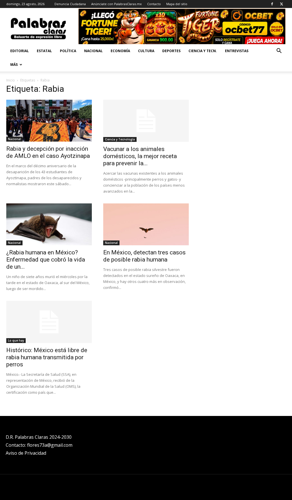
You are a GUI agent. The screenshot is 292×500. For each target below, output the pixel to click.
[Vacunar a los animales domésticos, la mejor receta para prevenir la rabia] (146, 121)
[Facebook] (272, 4)
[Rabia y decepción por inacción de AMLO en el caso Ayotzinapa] (49, 121)
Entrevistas (236, 50)
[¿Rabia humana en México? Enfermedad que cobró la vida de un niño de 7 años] (49, 224)
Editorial (19, 50)
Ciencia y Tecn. (202, 50)
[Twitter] (281, 4)
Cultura (146, 50)
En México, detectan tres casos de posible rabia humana (144, 256)
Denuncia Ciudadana (70, 4)
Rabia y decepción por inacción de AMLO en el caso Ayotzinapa (48, 152)
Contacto (154, 4)
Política (68, 50)
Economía (120, 50)
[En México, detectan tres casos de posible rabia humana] (146, 224)
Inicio (10, 80)
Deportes (171, 50)
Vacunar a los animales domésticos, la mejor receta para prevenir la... (140, 156)
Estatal (44, 50)
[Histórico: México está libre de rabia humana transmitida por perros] (49, 322)
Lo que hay (16, 340)
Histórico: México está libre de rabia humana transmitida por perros (46, 357)
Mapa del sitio (176, 4)
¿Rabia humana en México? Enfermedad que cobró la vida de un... (45, 259)
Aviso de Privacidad (26, 453)
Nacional (93, 50)
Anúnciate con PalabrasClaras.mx (116, 4)
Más (14, 64)
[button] (279, 51)
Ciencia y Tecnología (120, 139)
